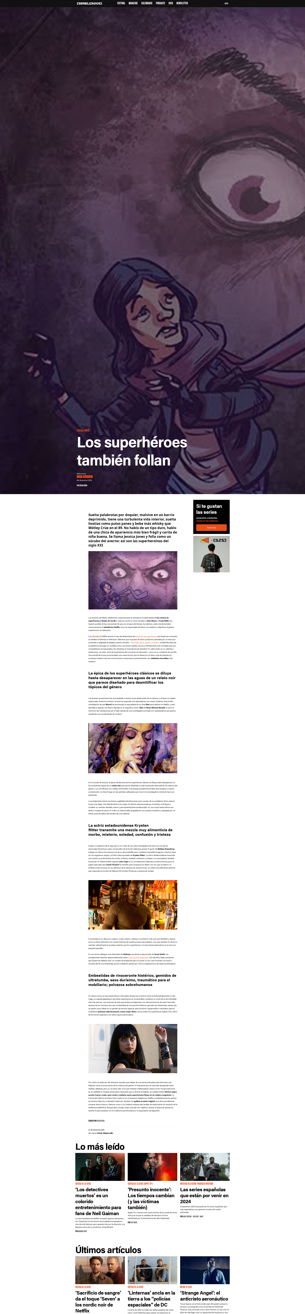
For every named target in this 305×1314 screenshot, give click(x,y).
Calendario (146, 3)
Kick (171, 3)
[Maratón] (211, 555)
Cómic (79, 477)
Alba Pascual (187, 1216)
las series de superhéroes (146, 636)
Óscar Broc (83, 485)
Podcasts (160, 3)
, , (144, 642)
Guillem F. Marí (198, 1216)
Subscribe (211, 527)
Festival (121, 3)
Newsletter (182, 3)
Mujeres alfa (88, 477)
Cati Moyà (134, 1222)
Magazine (133, 3)
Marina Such (82, 1231)
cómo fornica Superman (138, 957)
